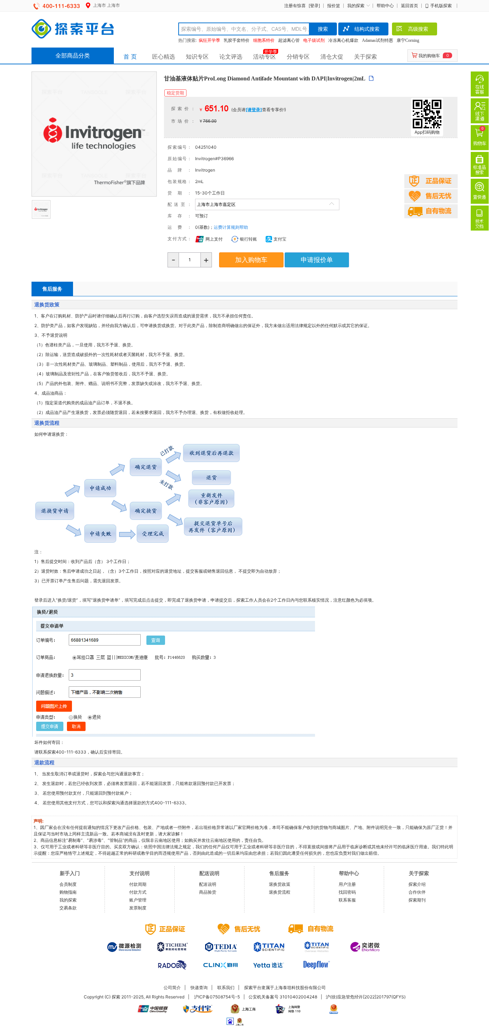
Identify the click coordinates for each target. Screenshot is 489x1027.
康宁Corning (408, 40)
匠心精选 (163, 56)
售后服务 (52, 289)
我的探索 (355, 5)
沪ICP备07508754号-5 (217, 996)
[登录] (314, 5)
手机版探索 (441, 5)
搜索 (323, 29)
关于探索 (365, 56)
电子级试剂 (314, 40)
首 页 (130, 56)
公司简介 (172, 987)
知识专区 (197, 56)
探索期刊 (417, 900)
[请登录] (254, 109)
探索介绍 (417, 884)
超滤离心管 (289, 40)
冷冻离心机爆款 (343, 40)
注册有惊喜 (295, 5)
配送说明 (207, 884)
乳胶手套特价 (237, 40)
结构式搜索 (366, 29)
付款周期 (137, 884)
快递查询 (199, 987)
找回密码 (347, 892)
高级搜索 (418, 29)
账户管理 (137, 900)
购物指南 (68, 892)
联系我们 (225, 987)
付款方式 (137, 892)
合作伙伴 (417, 892)
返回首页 (409, 5)
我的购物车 (429, 55)
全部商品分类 (72, 55)
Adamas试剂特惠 (377, 40)
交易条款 (68, 907)
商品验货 (207, 892)
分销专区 (298, 56)
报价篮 (333, 5)
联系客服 (347, 900)
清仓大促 (331, 56)
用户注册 (347, 884)
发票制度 (137, 907)
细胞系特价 (264, 40)
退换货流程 (279, 892)
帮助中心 (385, 5)
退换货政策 (279, 884)
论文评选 (230, 56)
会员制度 (68, 884)
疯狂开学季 (209, 40)
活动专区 (264, 56)
